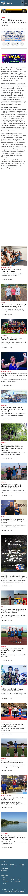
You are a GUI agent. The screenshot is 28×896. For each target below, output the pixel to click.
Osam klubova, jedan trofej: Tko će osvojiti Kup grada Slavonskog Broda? (14, 577)
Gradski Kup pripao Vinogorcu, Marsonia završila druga (11, 339)
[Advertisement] (14, 189)
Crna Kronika (5, 881)
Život (19, 879)
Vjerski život (17, 881)
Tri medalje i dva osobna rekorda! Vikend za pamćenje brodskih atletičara (12, 650)
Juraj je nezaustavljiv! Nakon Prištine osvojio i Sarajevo (13, 799)
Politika (4, 878)
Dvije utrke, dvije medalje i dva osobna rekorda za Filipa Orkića (12, 762)
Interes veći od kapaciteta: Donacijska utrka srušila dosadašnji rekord (14, 306)
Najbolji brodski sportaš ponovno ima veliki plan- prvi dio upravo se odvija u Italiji (14, 375)
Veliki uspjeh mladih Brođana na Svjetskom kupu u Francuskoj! (12, 690)
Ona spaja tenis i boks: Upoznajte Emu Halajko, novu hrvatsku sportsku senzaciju (14, 521)
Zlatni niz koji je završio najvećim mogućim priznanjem (12, 725)
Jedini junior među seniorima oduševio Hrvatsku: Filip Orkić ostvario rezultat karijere (11, 486)
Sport (3, 879)
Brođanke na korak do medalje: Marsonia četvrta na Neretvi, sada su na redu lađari (13, 409)
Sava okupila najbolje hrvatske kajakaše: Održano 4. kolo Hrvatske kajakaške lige (13, 837)
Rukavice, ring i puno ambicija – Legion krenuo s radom (12, 270)
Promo (4, 883)
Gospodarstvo (15, 878)
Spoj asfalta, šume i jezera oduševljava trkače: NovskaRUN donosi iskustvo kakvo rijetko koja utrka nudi (12, 447)
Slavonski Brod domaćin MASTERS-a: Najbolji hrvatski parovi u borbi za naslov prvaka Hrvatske (13, 611)
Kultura (11, 879)
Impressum (4, 864)
